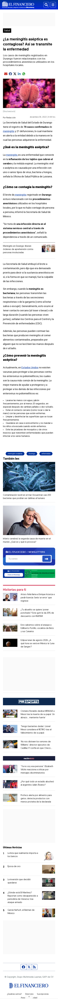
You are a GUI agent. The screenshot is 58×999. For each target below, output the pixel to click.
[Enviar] (46, 559)
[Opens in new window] (10, 784)
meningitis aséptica (15, 454)
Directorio (29, 994)
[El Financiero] (18, 4)
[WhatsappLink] (29, 573)
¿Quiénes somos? (14, 994)
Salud (7, 30)
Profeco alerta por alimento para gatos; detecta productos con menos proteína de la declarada (36, 798)
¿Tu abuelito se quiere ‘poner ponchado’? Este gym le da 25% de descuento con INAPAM (37, 613)
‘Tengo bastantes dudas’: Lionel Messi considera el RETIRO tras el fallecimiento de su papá (36, 729)
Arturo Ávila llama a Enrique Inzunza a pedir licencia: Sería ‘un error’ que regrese (38, 597)
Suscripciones (43, 994)
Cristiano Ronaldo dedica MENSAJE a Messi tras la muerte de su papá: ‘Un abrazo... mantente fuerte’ (38, 714)
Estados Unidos (29, 367)
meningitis (8, 131)
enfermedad (46, 454)
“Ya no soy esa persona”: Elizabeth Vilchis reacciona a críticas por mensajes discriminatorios (37, 769)
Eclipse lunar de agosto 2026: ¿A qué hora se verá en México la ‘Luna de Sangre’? (37, 643)
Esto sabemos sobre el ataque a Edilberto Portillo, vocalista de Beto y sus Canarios (37, 628)
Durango (32, 454)
